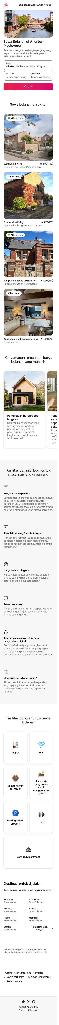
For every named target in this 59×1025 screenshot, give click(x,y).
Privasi (22, 1010)
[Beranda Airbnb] (6, 5)
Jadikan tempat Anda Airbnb (35, 5)
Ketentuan (33, 1010)
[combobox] (28, 66)
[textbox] (16, 77)
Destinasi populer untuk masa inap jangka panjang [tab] (28, 890)
